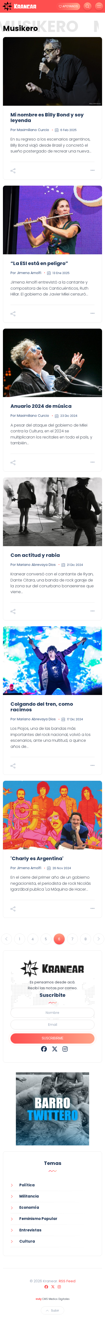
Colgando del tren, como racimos (41, 707)
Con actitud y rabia (35, 555)
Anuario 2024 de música (41, 406)
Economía (29, 1207)
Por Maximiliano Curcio (29, 129)
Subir (55, 1310)
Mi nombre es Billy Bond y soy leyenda (47, 117)
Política (27, 1185)
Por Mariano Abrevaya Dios (33, 564)
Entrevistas (30, 1230)
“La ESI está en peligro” (39, 263)
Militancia (29, 1196)
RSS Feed (67, 1281)
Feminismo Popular (38, 1218)
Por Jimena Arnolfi (25, 272)
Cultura (27, 1241)
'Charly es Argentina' (36, 858)
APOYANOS (70, 6)
